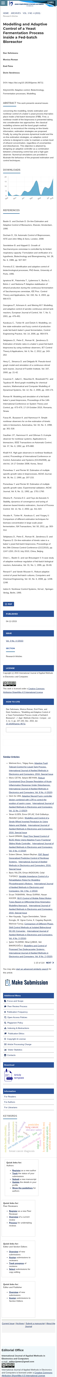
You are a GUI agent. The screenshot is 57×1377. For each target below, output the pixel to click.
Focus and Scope (15, 1001)
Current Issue (8, 1323)
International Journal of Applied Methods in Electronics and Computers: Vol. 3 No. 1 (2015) (31, 887)
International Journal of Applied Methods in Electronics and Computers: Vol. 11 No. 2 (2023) (31, 807)
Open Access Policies (17, 1017)
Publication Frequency (17, 1012)
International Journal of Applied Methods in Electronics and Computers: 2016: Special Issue (31, 829)
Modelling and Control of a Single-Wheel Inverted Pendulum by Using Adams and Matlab (29, 821)
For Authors (9, 1102)
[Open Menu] (3, 3)
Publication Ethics (15, 1033)
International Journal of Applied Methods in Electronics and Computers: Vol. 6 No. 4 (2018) (31, 847)
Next (48, 963)
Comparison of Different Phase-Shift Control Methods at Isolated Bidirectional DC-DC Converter (31, 927)
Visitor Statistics (14, 1050)
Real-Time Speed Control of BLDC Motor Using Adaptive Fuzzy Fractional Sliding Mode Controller (30, 840)
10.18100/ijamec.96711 (15, 724)
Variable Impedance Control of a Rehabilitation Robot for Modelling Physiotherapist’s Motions (29, 880)
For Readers (10, 1096)
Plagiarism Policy (15, 1023)
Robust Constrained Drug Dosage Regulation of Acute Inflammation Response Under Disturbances (30, 781)
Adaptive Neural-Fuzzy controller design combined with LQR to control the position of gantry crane (30, 799)
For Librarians (10, 1107)
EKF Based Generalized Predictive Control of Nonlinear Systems (29, 858)
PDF (9, 604)
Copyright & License (16, 1039)
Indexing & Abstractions (18, 1028)
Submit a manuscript (35, 1323)
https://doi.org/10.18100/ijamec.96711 (25, 82)
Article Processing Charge (19, 1044)
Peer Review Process (17, 1006)
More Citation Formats (21, 730)
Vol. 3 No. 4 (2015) (31, 13)
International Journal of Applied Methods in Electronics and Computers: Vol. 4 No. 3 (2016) (31, 935)
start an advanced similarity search (32, 969)
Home (6, 13)
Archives (16, 13)
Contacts (11, 1055)
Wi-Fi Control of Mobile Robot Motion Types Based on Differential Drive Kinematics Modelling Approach (30, 902)
